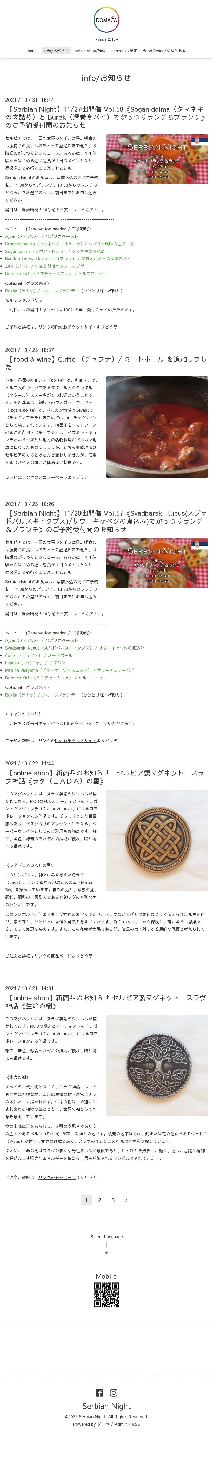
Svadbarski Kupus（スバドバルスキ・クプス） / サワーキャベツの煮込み (74, 648)
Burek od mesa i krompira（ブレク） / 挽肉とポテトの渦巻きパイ (68, 258)
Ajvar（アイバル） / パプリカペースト (41, 236)
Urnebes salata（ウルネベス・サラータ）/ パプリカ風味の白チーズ (69, 243)
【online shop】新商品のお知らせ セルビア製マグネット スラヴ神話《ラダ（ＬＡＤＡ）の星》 (104, 776)
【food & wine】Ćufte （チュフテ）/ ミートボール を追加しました (106, 363)
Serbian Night (106, 1405)
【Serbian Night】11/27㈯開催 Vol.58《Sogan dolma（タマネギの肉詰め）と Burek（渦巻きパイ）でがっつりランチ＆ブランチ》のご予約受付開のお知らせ (106, 117)
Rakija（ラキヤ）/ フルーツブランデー (42, 290)
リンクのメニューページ (45, 477)
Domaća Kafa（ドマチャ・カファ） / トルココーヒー (56, 273)
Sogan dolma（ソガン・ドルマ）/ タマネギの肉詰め (55, 251)
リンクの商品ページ (53, 956)
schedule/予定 (124, 50)
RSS (136, 1424)
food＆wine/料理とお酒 (164, 50)
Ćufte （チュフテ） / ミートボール (38, 655)
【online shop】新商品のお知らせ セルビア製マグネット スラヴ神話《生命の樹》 (106, 1001)
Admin (121, 1424)
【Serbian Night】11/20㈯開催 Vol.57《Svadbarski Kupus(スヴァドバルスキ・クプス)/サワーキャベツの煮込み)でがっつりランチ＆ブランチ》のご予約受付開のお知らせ (106, 521)
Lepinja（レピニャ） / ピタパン (35, 662)
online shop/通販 (90, 50)
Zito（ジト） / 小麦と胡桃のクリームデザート (49, 266)
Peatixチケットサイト (76, 327)
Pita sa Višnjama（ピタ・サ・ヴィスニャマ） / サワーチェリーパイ (69, 670)
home (33, 50)
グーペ (103, 1424)
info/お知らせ (56, 50)
